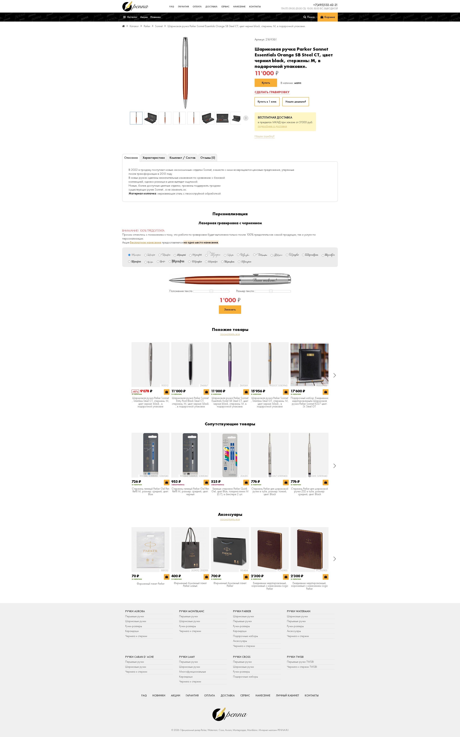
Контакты (255, 6)
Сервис (225, 6)
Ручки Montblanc (191, 611)
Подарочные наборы (245, 636)
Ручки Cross (241, 657)
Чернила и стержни (136, 636)
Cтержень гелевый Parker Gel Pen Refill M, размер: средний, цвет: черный (190, 491)
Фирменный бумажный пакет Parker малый (190, 584)
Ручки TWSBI (295, 657)
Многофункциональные (193, 671)
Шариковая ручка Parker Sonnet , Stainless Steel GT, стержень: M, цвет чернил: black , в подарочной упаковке (269, 402)
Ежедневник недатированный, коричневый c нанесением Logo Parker (270, 586)
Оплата (197, 6)
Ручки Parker (242, 611)
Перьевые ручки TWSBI (300, 662)
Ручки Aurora (135, 611)
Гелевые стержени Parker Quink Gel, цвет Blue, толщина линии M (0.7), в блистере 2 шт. (230, 491)
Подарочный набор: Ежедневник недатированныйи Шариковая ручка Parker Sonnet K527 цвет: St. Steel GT (309, 402)
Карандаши (132, 631)
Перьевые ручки (134, 616)
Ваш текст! (265, 280)
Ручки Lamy (187, 657)
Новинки (158, 695)
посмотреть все (230, 334)
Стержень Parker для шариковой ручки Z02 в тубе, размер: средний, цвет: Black (309, 491)
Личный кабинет (287, 695)
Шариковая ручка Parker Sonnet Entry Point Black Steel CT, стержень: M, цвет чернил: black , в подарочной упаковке (190, 402)
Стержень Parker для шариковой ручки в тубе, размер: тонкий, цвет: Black (269, 491)
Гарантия (183, 6)
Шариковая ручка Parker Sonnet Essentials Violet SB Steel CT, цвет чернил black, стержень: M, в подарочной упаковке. (230, 402)
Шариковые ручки (135, 621)
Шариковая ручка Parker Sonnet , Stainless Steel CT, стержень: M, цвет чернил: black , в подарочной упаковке (150, 402)
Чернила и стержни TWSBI (302, 667)
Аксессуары (240, 641)
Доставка (211, 6)
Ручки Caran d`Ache (139, 657)
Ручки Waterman (298, 611)
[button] (246, 118)
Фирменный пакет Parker (150, 583)
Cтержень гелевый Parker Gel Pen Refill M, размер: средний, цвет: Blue (150, 491)
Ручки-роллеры (133, 626)
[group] (185, 73)
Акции (175, 695)
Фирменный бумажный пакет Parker (229, 584)
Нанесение (239, 6)
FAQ (171, 6)
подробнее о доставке (272, 126)
